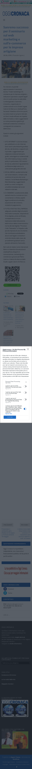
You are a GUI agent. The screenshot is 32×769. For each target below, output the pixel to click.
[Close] (28, 349)
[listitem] (16, 382)
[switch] (25, 386)
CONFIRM (10, 417)
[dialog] (16, 384)
